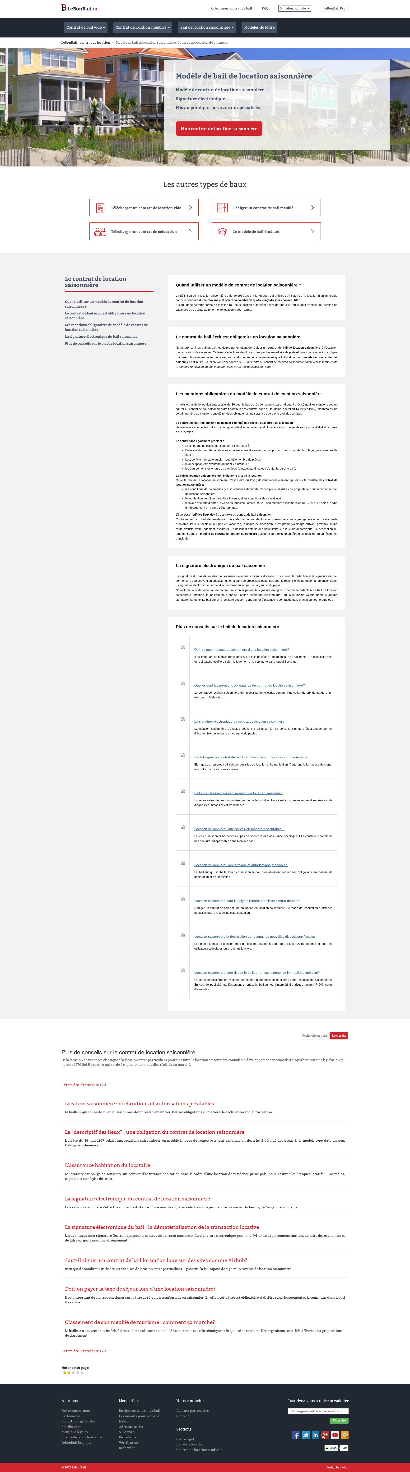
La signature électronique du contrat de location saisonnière (239, 721)
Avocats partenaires (192, 1411)
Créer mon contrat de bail (231, 8)
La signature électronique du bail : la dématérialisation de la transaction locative (162, 1227)
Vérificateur (129, 1443)
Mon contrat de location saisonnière (219, 128)
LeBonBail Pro (334, 8)
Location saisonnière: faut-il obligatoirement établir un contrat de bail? (247, 901)
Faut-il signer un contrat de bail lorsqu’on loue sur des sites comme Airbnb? (251, 757)
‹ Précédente (89, 1085)
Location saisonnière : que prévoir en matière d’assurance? (239, 829)
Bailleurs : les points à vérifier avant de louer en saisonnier (238, 793)
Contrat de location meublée (141, 27)
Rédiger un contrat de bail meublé (263, 207)
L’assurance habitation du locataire (107, 1165)
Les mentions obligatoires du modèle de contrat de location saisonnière (106, 327)
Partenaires (70, 1416)
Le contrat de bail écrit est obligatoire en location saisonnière (105, 315)
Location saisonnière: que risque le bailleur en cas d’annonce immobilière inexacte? (257, 972)
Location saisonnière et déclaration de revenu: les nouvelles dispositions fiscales (255, 936)
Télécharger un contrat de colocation (144, 231)
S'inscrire (126, 1432)
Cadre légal (185, 1439)
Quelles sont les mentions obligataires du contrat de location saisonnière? (250, 685)
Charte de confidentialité (81, 1437)
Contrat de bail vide (84, 27)
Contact (182, 1416)
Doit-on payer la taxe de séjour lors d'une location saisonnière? (242, 649)
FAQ (265, 8)
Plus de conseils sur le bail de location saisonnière (105, 343)
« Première (70, 1085)
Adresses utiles (131, 1427)
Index (123, 1421)
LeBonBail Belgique (76, 1443)
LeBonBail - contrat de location (85, 43)
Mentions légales (74, 1432)
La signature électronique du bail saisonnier (101, 336)
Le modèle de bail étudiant (256, 231)
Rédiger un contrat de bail (139, 1411)
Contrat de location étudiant (199, 1450)
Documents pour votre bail (140, 1416)
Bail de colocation (190, 1444)
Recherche (127, 1448)
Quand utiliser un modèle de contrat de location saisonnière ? (104, 304)
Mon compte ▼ (298, 8)
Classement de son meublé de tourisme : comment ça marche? (140, 1322)
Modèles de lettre (259, 27)
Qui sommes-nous (76, 1411)
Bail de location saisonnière (205, 27)
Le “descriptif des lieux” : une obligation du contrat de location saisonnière (154, 1132)
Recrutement (129, 1437)
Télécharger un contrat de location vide (146, 207)
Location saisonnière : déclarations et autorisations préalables (241, 865)
